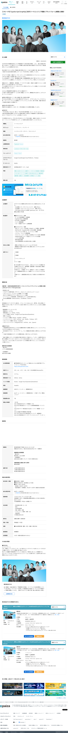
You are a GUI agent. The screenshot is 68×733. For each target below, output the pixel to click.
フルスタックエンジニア (56, 90)
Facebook (22, 722)
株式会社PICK (6, 18)
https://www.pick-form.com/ (21, 366)
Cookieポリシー (22, 732)
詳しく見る (57, 614)
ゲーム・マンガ (39, 2)
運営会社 (1, 732)
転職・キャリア (11, 2)
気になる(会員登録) (29, 636)
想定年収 (18, 136)
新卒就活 (22, 2)
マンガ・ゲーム (29, 716)
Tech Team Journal (17, 719)
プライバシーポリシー (14, 732)
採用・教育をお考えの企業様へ (19, 725)
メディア (43, 2)
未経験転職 (17, 2)
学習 (26, 2)
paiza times (27, 719)
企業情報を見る (9, 594)
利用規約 (6, 732)
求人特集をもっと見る (61, 698)
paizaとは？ (49, 2)
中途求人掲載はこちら (33, 725)
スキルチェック (32, 2)
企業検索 (58, 713)
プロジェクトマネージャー (56, 71)
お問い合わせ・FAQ (25, 728)
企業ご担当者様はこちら (56, 2)
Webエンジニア (54, 100)
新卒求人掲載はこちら (44, 725)
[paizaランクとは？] (64, 57)
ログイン (62, 3)
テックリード (53, 80)
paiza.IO (41, 719)
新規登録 (65, 3)
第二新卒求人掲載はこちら (57, 725)
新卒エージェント (49, 713)
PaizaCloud (48, 719)
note (35, 719)
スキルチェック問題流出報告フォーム (39, 728)
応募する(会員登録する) (58, 62)
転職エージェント (38, 713)
